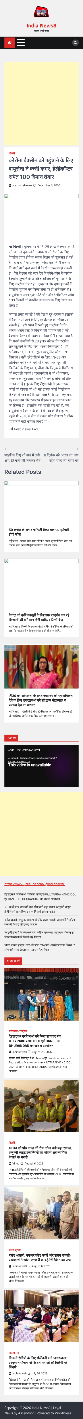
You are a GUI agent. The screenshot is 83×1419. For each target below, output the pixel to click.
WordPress (63, 1413)
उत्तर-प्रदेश (15, 1250)
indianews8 (19, 1052)
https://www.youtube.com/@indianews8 (34, 884)
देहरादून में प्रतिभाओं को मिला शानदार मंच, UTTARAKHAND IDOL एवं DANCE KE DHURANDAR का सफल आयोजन (40, 896)
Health (14, 1353)
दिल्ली (12, 153)
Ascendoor (26, 1413)
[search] (75, 42)
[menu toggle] (21, 42)
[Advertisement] (41, 103)
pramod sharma (22, 185)
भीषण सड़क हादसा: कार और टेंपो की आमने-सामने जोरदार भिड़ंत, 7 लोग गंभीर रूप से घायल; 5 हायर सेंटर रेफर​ (39, 947)
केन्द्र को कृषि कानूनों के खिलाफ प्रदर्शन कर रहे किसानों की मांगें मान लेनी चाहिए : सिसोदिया (39, 617)
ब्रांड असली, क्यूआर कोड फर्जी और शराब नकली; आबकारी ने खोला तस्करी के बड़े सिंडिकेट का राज (40, 1257)
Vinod (15, 1163)
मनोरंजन (13, 1031)
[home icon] (9, 42)
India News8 (41, 25)
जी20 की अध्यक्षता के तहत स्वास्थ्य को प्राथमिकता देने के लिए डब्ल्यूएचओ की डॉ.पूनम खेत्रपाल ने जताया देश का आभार (41, 700)
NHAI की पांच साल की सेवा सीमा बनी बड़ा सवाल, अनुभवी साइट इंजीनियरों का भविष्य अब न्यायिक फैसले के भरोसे (37, 909)
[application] (41, 766)
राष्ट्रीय (23, 1031)
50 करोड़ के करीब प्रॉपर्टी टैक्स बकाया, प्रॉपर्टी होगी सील (39, 532)
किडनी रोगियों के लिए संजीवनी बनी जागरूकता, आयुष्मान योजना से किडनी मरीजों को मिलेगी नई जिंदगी (38, 934)
